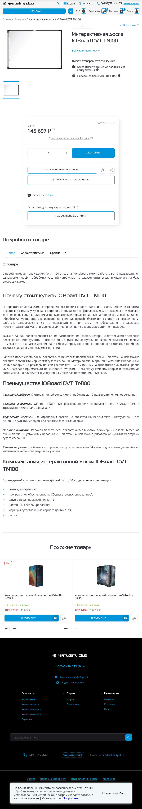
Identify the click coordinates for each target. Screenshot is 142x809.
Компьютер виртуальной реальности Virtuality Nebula (34, 596)
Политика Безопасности (53, 778)
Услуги (70, 699)
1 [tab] (66, 628)
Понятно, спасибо (112, 793)
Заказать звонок (131, 3)
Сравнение (58, 253)
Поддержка (72, 704)
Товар (11, 253)
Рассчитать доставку (71, 216)
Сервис (71, 694)
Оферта (31, 778)
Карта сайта (109, 778)
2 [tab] (71, 628)
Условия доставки (31, 709)
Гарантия (27, 719)
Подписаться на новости (84, 778)
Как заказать (29, 699)
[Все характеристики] (86, 50)
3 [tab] (76, 628)
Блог (106, 709)
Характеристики (32, 253)
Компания (111, 694)
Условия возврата (31, 714)
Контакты (109, 704)
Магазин (28, 694)
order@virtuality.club (111, 755)
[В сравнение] (102, 170)
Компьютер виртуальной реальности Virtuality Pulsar (104, 596)
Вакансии (109, 699)
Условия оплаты (30, 704)
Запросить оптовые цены (71, 180)
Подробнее (70, 798)
